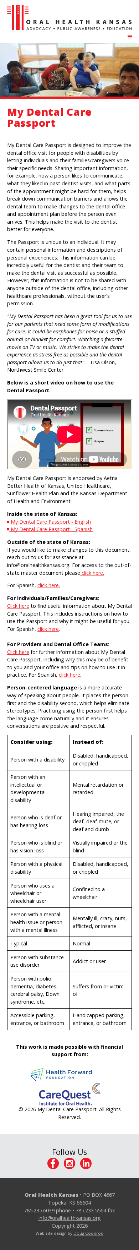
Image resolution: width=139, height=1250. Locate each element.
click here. (92, 572)
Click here (18, 605)
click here (48, 629)
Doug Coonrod (88, 1233)
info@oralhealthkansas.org (69, 1217)
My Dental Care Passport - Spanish (51, 529)
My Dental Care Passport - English (51, 521)
